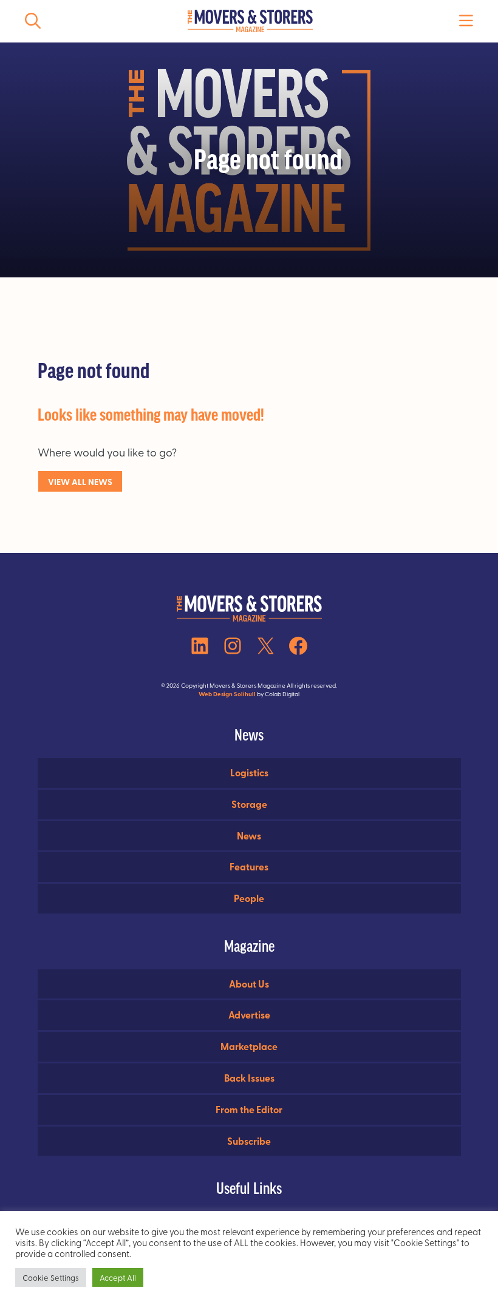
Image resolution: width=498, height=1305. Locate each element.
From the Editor (249, 1109)
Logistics (249, 772)
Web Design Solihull (227, 694)
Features (249, 866)
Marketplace (249, 1046)
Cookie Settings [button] (50, 1277)
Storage (249, 804)
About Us (249, 984)
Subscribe (249, 1141)
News (249, 835)
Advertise (249, 1015)
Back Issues (249, 1078)
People (249, 898)
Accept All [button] (118, 1277)
